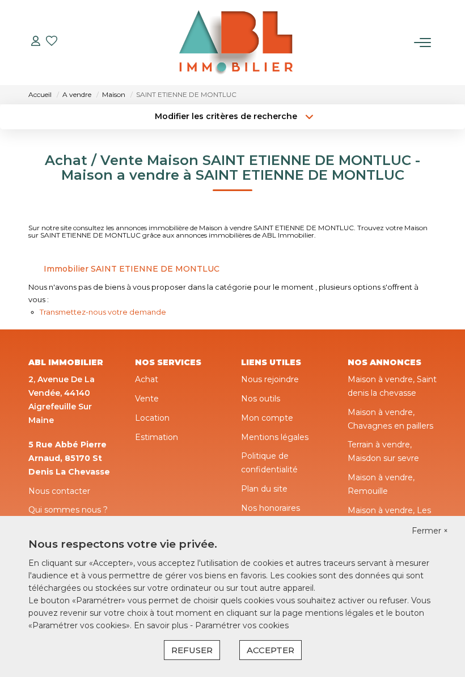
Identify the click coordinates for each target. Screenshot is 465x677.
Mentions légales (274, 437)
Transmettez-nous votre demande (103, 311)
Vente (147, 398)
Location (152, 418)
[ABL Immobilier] (236, 42)
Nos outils (260, 398)
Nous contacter (59, 491)
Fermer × (430, 531)
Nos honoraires (270, 508)
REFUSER (192, 650)
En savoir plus (162, 625)
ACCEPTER (270, 650)
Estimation (156, 437)
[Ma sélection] (51, 42)
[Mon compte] (35, 42)
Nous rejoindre (270, 379)
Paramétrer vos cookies (242, 625)
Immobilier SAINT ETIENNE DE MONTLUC (131, 269)
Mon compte (267, 418)
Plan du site (264, 489)
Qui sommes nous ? (68, 510)
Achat (146, 379)
